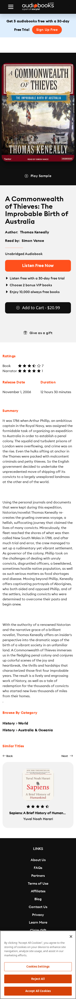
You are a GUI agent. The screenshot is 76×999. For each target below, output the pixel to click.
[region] (38, 965)
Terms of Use (38, 883)
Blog (38, 899)
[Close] (71, 936)
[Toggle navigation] (10, 7)
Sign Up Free (47, 29)
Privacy (38, 915)
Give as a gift (41, 333)
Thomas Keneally (34, 232)
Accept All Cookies (38, 991)
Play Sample (41, 176)
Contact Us (38, 907)
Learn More (38, 922)
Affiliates (38, 891)
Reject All (38, 979)
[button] (8, 756)
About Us (38, 860)
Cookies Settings (37, 966)
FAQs (38, 868)
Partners (38, 875)
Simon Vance (33, 240)
